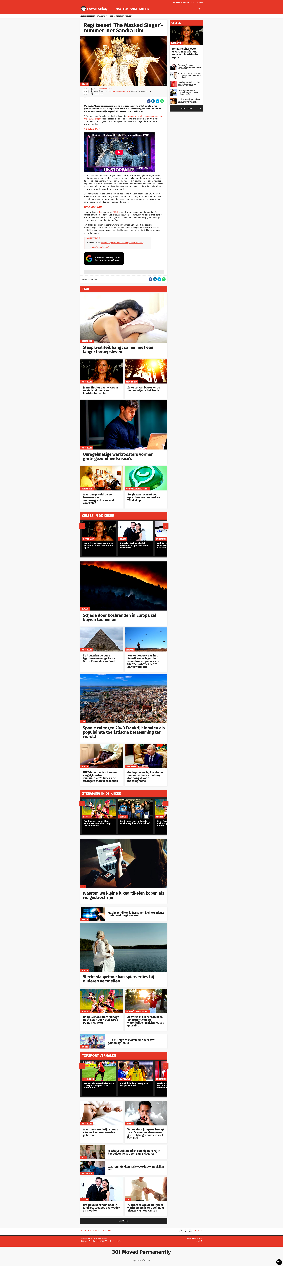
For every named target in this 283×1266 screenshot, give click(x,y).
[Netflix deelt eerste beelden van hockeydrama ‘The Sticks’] (135, 800)
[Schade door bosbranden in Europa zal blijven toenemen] (123, 563)
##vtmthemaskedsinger (121, 243)
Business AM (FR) (104, 1241)
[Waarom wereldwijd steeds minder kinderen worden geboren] (101, 1103)
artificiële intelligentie (137, 489)
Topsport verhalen (124, 16)
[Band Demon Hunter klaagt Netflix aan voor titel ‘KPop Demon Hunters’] (101, 990)
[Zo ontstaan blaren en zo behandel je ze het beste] (146, 361)
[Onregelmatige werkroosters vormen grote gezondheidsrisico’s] (123, 402)
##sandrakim (137, 243)
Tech (141, 9)
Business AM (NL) (88, 1241)
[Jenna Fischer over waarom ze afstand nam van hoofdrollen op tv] (101, 361)
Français (200, 2)
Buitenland (87, 382)
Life (147, 9)
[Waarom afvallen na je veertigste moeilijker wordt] (92, 1162)
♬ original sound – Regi (97, 247)
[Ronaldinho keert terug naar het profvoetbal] (135, 1062)
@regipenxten (93, 238)
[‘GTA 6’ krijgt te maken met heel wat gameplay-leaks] (92, 1036)
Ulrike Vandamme (105, 88)
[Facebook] (181, 1230)
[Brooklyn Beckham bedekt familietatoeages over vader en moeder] (101, 1178)
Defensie (130, 650)
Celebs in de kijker (87, 16)
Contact (199, 1241)
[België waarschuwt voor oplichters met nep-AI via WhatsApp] (146, 468)
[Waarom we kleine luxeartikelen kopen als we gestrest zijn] (123, 840)
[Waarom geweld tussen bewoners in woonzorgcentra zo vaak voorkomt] (101, 468)
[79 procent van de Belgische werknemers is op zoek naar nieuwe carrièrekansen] (146, 1178)
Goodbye (117, 1241)
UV (85, 91)
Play (125, 9)
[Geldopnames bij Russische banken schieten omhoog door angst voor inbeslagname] (146, 745)
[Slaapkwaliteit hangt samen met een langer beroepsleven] (123, 295)
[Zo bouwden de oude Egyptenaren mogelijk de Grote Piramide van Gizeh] (101, 629)
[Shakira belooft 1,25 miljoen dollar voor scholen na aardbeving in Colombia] (173, 99)
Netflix (85, 1011)
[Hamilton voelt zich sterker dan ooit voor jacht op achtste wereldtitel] (173, 82)
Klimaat (85, 609)
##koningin (105, 243)
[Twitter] (185, 1230)
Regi (100, 212)
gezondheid (87, 341)
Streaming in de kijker (106, 16)
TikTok (115, 212)
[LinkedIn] (190, 1230)
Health (85, 767)
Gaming (85, 1047)
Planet (133, 9)
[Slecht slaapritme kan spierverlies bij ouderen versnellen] (123, 924)
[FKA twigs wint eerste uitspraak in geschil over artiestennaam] (173, 90)
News (118, 9)
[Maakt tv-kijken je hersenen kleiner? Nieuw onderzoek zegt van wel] (92, 908)
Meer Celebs (191, 108)
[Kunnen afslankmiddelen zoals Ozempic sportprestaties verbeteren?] (99, 1062)
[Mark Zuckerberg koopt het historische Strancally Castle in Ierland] (173, 73)
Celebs (85, 84)
